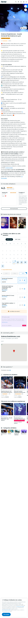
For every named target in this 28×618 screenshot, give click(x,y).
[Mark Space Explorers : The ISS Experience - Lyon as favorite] (11, 404)
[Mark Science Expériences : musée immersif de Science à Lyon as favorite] (25, 9)
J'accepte (6, 614)
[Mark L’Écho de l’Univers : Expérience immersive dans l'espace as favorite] (24, 378)
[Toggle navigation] (26, 2)
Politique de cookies (20, 606)
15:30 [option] (15, 273)
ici (22, 111)
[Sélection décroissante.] (20, 280)
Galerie (24, 28)
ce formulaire (9, 167)
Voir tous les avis (14, 208)
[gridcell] (14, 262)
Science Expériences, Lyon (10, 336)
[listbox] (14, 273)
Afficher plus (5, 322)
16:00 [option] (23, 273)
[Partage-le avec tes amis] (25, 6)
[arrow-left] (1, 273)
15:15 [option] (6, 273)
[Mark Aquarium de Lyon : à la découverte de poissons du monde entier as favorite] (11, 378)
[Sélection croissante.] (24, 280)
